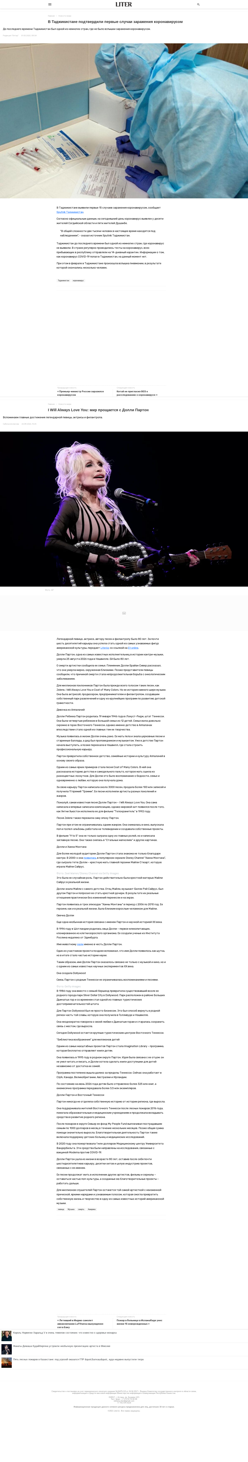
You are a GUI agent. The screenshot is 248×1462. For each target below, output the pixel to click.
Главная (51, 16)
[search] (198, 4)
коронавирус (78, 280)
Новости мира (64, 16)
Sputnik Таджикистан (70, 212)
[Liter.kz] (123, 4)
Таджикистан (63, 280)
